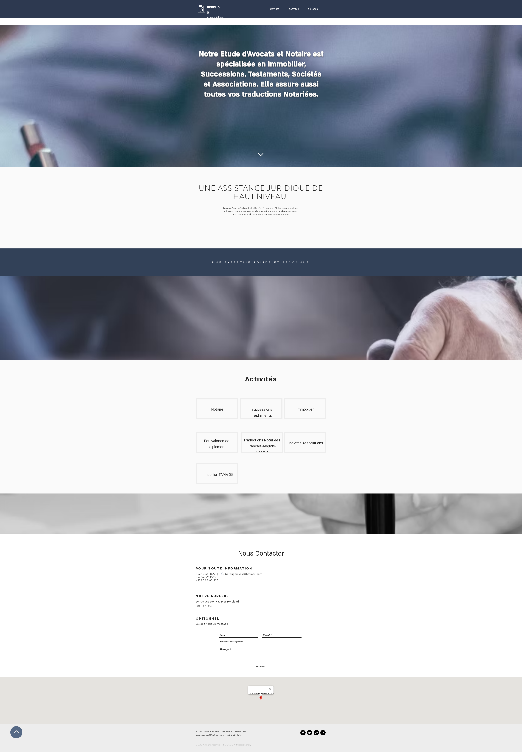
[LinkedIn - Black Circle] (323, 732)
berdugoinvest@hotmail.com (243, 573)
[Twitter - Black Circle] (309, 732)
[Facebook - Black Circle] (303, 732)
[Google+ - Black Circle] (316, 732)
